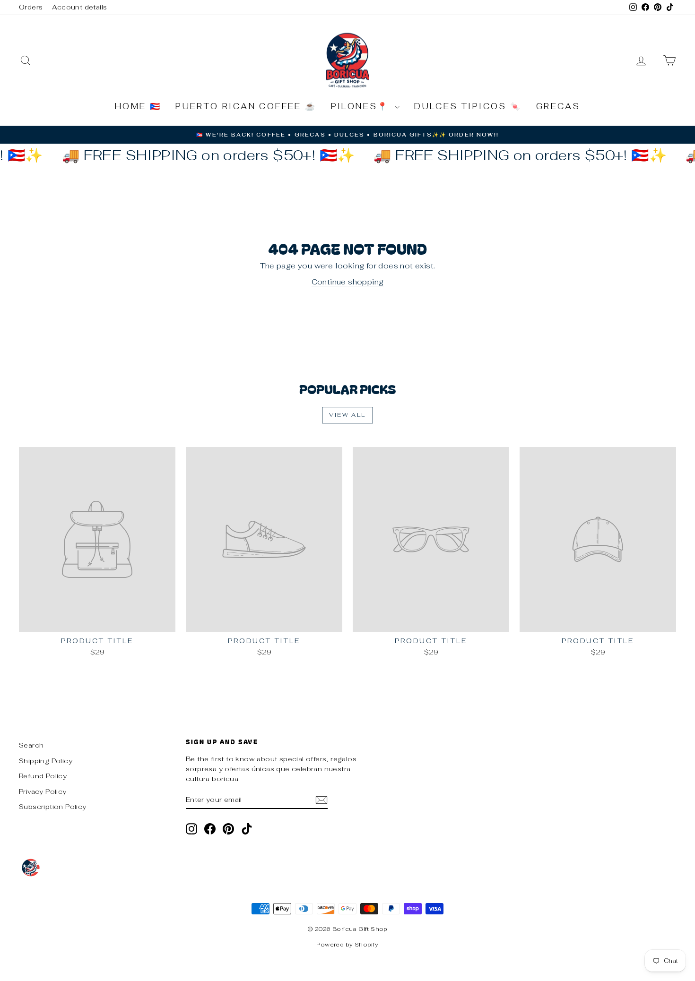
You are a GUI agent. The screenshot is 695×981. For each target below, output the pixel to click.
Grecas (558, 106)
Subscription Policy (53, 806)
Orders (31, 7)
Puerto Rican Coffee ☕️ (245, 106)
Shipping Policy (45, 761)
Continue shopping (348, 282)
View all (347, 415)
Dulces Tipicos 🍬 (467, 106)
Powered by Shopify (347, 944)
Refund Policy (43, 776)
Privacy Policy (43, 791)
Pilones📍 (362, 106)
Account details (79, 7)
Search (31, 745)
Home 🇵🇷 (138, 106)
